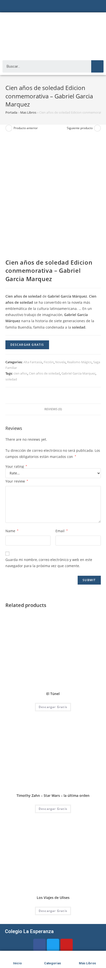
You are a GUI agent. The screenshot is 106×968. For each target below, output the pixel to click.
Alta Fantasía (32, 362)
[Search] (97, 66)
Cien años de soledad (44, 373)
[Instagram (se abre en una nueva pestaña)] (52, 7)
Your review (16, 481)
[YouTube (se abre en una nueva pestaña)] (58, 7)
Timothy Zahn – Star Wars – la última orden (53, 795)
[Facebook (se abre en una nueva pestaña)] (46, 7)
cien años (20, 373)
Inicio (17, 963)
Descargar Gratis (27, 345)
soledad (11, 379)
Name (11, 531)
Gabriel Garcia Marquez (78, 373)
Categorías (52, 963)
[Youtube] (66, 945)
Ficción (49, 362)
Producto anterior (26, 128)
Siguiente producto (80, 128)
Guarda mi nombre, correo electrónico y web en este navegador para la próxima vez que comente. (48, 562)
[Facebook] (39, 945)
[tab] (53, 409)
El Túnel (53, 693)
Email (61, 531)
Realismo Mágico (79, 362)
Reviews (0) (53, 409)
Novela (60, 362)
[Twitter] (53, 945)
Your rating (16, 466)
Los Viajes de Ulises (53, 897)
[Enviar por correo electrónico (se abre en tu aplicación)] (64, 7)
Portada (11, 112)
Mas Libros (28, 112)
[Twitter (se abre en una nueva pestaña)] (41, 7)
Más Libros (87, 963)
